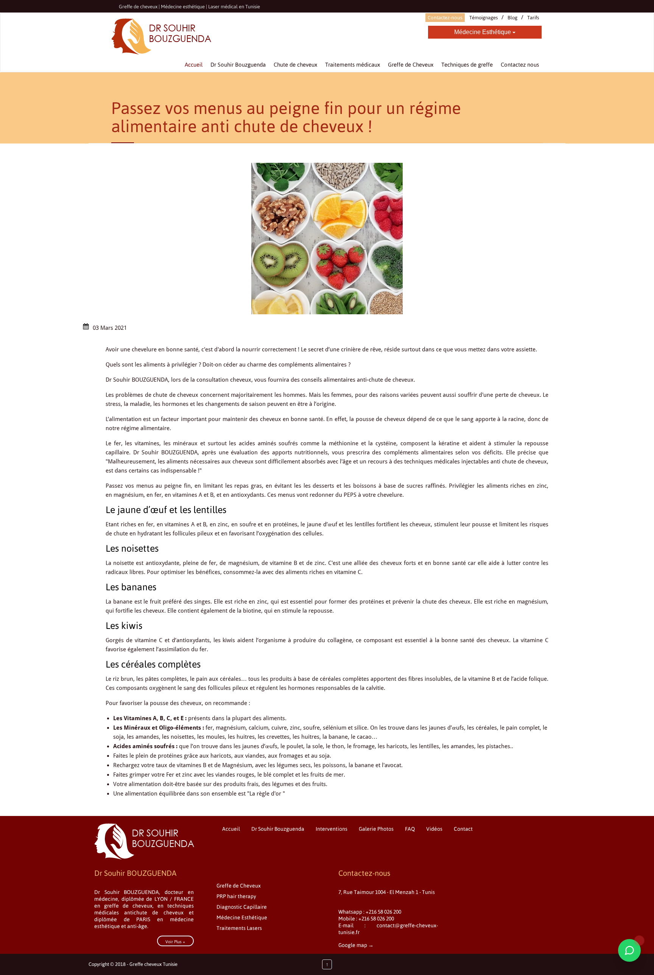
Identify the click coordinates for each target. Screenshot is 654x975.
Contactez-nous (445, 17)
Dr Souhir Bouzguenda (277, 829)
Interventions (331, 829)
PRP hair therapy (236, 896)
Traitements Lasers (239, 928)
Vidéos (434, 829)
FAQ (410, 829)
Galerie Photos (376, 829)
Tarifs (533, 17)
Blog (512, 17)
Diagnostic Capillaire (241, 907)
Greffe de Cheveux (238, 886)
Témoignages (483, 17)
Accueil (231, 829)
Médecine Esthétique (483, 32)
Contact (463, 829)
